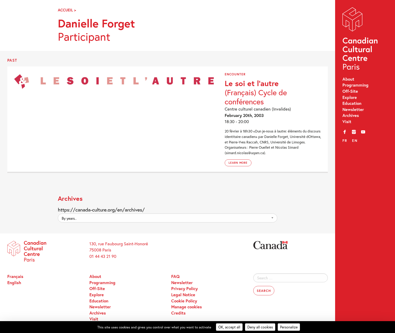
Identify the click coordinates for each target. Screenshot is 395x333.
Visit (346, 121)
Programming (355, 85)
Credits (178, 313)
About (348, 79)
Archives (350, 115)
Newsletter (353, 109)
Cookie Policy (184, 301)
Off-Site (350, 91)
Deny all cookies (260, 327)
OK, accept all (229, 327)
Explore (349, 97)
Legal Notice (183, 294)
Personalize (289, 327)
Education (351, 103)
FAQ (175, 276)
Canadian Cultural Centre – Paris (360, 39)
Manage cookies (186, 306)
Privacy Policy (184, 288)
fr (344, 140)
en (354, 140)
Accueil (65, 10)
